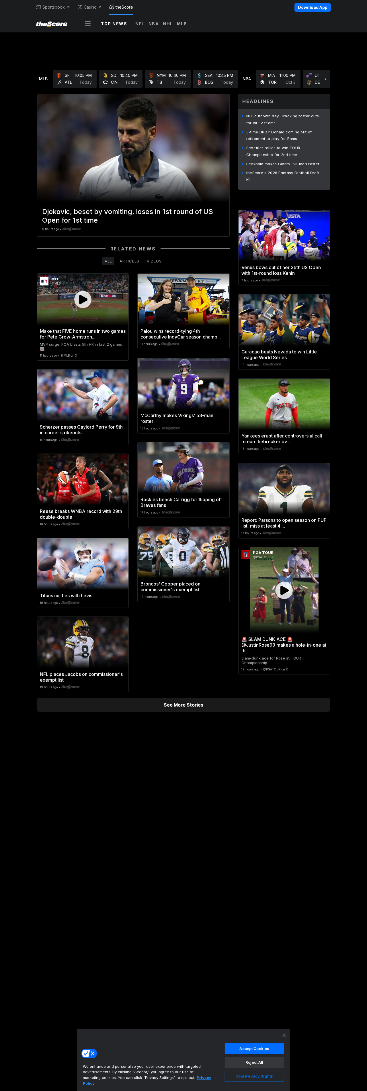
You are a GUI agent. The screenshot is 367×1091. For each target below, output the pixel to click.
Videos (154, 261)
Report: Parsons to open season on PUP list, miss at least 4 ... (284, 523)
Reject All (254, 1062)
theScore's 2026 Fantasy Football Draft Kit (282, 176)
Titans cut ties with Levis (66, 595)
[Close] (284, 1035)
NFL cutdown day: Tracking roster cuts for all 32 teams (282, 119)
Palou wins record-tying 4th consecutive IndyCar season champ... (180, 334)
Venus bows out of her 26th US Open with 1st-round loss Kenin (281, 270)
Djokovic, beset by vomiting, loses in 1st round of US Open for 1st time (127, 215)
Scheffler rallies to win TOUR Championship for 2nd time (273, 151)
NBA (154, 23)
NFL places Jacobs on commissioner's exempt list (81, 677)
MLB (182, 23)
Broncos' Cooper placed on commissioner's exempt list (170, 586)
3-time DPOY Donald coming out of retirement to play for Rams (279, 135)
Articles (129, 261)
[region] (183, 1059)
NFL (140, 23)
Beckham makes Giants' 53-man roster (283, 164)
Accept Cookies (254, 1048)
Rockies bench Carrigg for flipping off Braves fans (181, 502)
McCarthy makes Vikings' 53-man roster (176, 418)
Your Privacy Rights (254, 1076)
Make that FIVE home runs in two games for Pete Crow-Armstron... (83, 334)
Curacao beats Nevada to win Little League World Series (279, 354)
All (108, 261)
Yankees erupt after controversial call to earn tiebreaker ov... (281, 438)
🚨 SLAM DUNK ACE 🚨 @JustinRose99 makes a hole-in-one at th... (283, 645)
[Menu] (88, 23)
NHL (168, 23)
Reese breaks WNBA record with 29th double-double (81, 514)
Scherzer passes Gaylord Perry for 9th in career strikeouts (81, 429)
